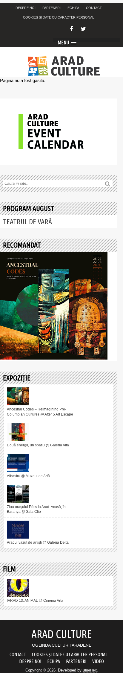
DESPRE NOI (26, 8)
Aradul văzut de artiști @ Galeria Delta (38, 542)
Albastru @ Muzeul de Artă (28, 476)
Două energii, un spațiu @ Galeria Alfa (38, 445)
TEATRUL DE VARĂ (27, 222)
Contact (94, 8)
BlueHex (90, 670)
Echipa (73, 8)
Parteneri (51, 8)
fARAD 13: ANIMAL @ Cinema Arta (35, 600)
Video (98, 661)
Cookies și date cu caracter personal (58, 17)
